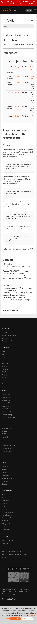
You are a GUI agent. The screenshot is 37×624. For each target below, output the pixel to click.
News (4, 469)
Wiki (11, 20)
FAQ (3, 506)
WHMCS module (7, 512)
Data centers (6, 475)
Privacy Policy (23, 589)
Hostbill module (7, 515)
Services (4, 390)
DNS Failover (6, 400)
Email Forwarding (7, 440)
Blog (3, 495)
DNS (3, 351)
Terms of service (8, 589)
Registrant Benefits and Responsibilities (14, 554)
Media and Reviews (8, 478)
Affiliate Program (7, 540)
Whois (4, 557)
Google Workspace (8, 409)
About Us (5, 466)
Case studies (6, 500)
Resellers (5, 543)
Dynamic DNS (6, 394)
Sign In (29, 10)
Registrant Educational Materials (12, 551)
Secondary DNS (7, 428)
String (18, 77)
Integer (17, 67)
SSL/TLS (5, 372)
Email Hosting (6, 452)
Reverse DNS (6, 397)
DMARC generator (8, 527)
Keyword (4, 366)
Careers (4, 484)
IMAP (3, 384)
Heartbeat (5, 369)
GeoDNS (4, 338)
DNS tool (5, 521)
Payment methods (7, 518)
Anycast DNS (6, 437)
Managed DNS (6, 403)
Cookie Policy (7, 592)
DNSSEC (5, 431)
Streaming (5, 381)
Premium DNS (6, 332)
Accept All (15, 619)
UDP (3, 357)
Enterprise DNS (7, 341)
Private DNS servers (8, 446)
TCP (3, 360)
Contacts (5, 472)
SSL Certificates (7, 412)
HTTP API (5, 509)
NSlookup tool (6, 530)
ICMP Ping (5, 363)
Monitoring (5, 347)
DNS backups (6, 434)
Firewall (4, 375)
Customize (27, 619)
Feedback (5, 481)
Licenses (13, 594)
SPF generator (6, 524)
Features (4, 503)
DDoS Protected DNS (9, 335)
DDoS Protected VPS (8, 418)
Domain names (6, 443)
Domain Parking (7, 415)
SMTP (4, 378)
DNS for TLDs (6, 449)
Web (3, 354)
